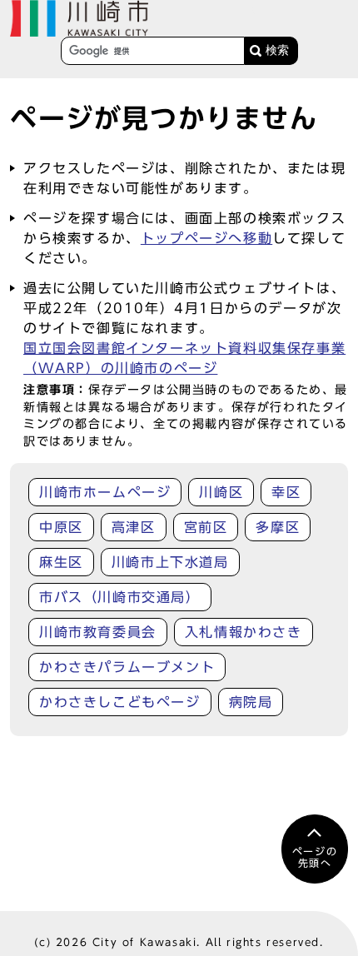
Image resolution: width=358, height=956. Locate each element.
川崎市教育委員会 (98, 632)
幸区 (286, 492)
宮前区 (206, 527)
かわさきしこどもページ (120, 702)
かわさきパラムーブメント (127, 667)
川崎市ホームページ (105, 492)
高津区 (134, 527)
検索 (277, 50)
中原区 (61, 527)
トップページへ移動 (206, 238)
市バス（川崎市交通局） (120, 597)
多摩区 (278, 527)
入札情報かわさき (243, 632)
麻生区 (61, 562)
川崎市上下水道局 (170, 562)
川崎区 (221, 492)
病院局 (251, 702)
